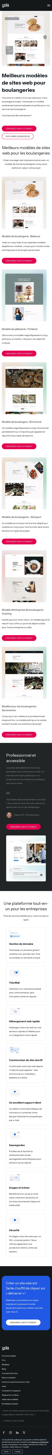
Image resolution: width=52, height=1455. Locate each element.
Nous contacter (9, 1377)
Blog (4, 1369)
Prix (4, 1360)
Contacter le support (11, 1390)
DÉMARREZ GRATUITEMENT (19, 128)
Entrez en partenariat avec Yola (15, 1382)
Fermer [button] (6, 1451)
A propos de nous (10, 1373)
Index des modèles (10, 1399)
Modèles (5, 1364)
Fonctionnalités (9, 1356)
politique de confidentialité (39, 1442)
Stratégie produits (10, 1403)
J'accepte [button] (17, 1451)
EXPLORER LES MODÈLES (18, 136)
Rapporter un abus (10, 1395)
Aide (4, 1386)
